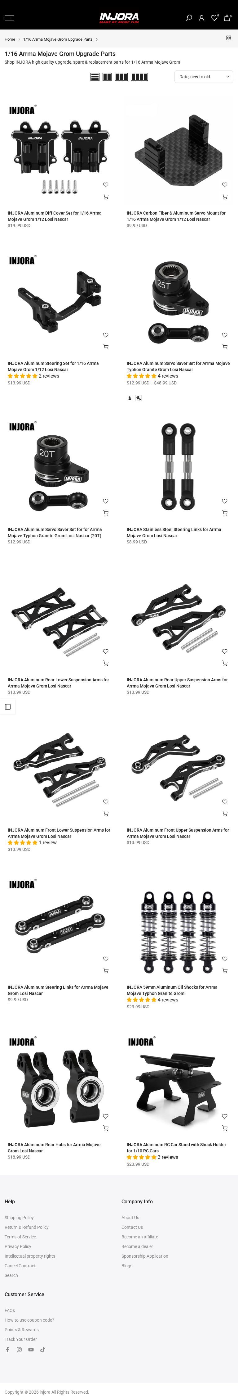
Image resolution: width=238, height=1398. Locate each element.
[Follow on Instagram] (19, 1349)
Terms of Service (20, 1236)
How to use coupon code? (29, 1320)
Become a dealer (137, 1246)
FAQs (10, 1310)
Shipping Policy (19, 1217)
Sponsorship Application (144, 1256)
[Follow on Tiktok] (43, 1349)
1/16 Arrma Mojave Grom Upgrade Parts (58, 39)
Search (11, 1275)
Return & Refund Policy (27, 1227)
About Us (130, 1217)
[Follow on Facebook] (7, 1349)
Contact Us (132, 1227)
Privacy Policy (18, 1246)
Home (10, 39)
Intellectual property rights (30, 1256)
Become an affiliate (139, 1236)
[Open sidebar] (7, 707)
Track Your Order (21, 1339)
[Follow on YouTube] (31, 1349)
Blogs (126, 1265)
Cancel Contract (20, 1265)
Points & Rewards (22, 1329)
